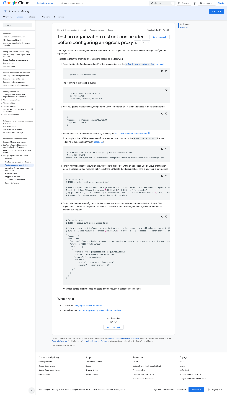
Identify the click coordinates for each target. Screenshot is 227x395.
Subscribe (196, 389)
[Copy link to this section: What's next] (76, 299)
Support (46, 17)
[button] (17, 100)
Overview (7, 17)
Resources (59, 17)
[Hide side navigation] (31, 390)
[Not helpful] (168, 30)
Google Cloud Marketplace (49, 370)
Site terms (65, 389)
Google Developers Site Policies (94, 341)
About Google (44, 389)
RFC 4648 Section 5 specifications (131, 133)
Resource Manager (20, 11)
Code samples (139, 370)
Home (59, 30)
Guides (20, 17)
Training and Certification (143, 379)
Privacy (55, 389)
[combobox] (162, 3)
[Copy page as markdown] (144, 43)
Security (84, 30)
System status (92, 374)
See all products (45, 362)
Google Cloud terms (80, 389)
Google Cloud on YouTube (190, 374)
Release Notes (92, 370)
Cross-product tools (70, 3)
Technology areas (45, 3)
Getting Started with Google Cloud (147, 366)
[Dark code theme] (162, 71)
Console (185, 3)
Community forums (94, 362)
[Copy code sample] (166, 71)
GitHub (135, 362)
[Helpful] (164, 30)
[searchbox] (17, 25)
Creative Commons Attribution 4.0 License (123, 338)
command (145, 64)
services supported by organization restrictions (99, 310)
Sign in (221, 3)
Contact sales (44, 374)
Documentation (71, 30)
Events (182, 366)
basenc (97, 142)
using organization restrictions (88, 305)
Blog (182, 362)
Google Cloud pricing (46, 366)
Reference (33, 17)
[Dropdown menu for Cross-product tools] (83, 3)
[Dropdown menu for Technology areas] (56, 3)
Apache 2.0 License (59, 341)
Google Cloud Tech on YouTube (193, 379)
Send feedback (159, 37)
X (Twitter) (184, 370)
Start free (216, 11)
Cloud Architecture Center (143, 374)
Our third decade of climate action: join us (108, 389)
